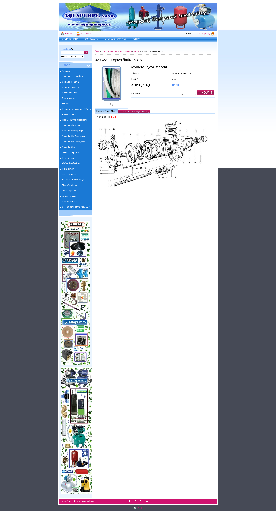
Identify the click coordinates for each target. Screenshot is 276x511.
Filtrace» (66, 104)
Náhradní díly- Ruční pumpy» (75, 136)
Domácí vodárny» (69, 93)
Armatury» (66, 71)
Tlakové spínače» (69, 191)
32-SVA (136, 51)
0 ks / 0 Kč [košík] (202, 33)
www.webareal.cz (89, 501)
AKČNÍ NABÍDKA (69, 174)
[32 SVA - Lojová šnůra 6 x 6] (111, 86)
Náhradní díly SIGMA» (71, 125)
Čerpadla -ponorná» (71, 82)
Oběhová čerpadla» (70, 152)
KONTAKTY (138, 39)
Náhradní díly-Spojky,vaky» (74, 142)
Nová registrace (87, 33)
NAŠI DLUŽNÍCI (91, 39)
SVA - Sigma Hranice (123, 51)
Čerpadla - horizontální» (72, 76)
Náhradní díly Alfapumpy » (73, 131)
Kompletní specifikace (106, 111)
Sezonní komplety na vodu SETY (76, 207)
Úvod (97, 51)
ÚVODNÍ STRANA (70, 39)
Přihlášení (69, 33)
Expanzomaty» (68, 98)
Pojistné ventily (68, 158)
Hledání (66, 49)
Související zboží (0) (140, 112)
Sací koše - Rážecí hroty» (73, 180)
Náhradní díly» (68, 147)
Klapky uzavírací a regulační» (75, 120)
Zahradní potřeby (69, 201)
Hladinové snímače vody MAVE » (76, 109)
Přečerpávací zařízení (71, 163)
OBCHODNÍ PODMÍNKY (115, 39)
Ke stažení (124, 112)
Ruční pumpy (68, 169)
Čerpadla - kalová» (70, 87)
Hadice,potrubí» (69, 114)
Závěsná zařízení (69, 196)
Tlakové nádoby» (69, 185)
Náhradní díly (107, 51)
